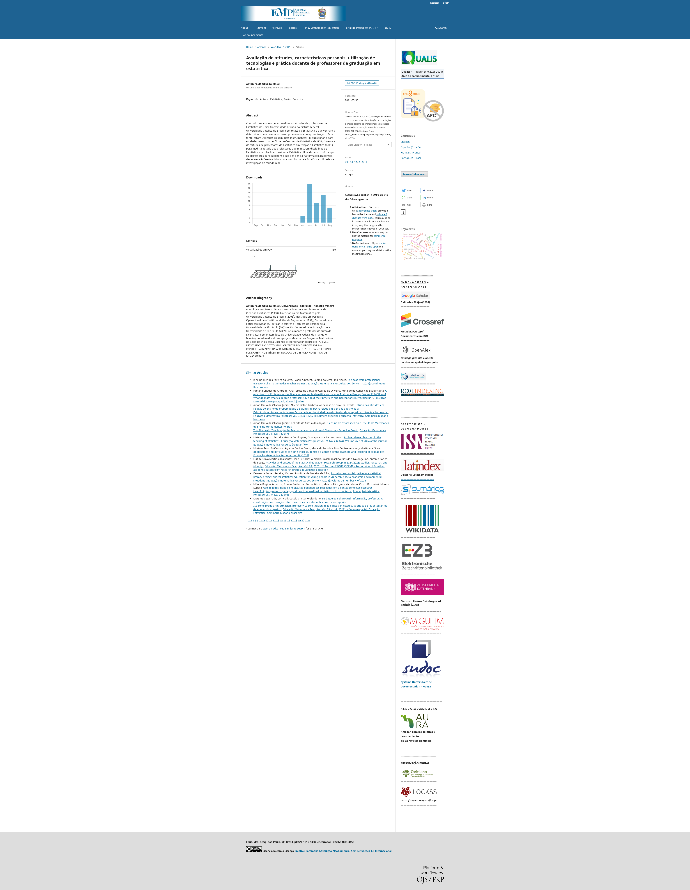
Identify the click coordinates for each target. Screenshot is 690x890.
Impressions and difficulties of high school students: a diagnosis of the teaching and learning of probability (319, 451)
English (405, 141)
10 (267, 520)
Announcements (253, 35)
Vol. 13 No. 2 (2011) (281, 47)
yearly (332, 282)
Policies (292, 27)
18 (295, 520)
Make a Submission (414, 174)
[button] (410, 190)
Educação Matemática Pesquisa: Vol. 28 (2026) (281, 455)
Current (261, 27)
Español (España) (411, 147)
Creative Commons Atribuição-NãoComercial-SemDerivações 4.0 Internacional (343, 851)
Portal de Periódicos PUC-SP (361, 27)
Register (434, 2)
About (245, 27)
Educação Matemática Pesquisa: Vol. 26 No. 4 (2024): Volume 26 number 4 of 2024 (316, 480)
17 (292, 520)
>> (308, 520)
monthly (321, 282)
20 (303, 520)
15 (285, 520)
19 (299, 520)
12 (274, 520)
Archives (277, 27)
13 (277, 520)
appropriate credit (367, 210)
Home (249, 47)
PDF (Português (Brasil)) (363, 83)
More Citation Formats (360, 144)
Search (442, 27)
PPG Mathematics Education (322, 27)
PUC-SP (388, 27)
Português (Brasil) (411, 158)
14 (281, 520)
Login (446, 2)
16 (288, 520)
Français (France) (411, 152)
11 (270, 520)
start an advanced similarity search (284, 528)
